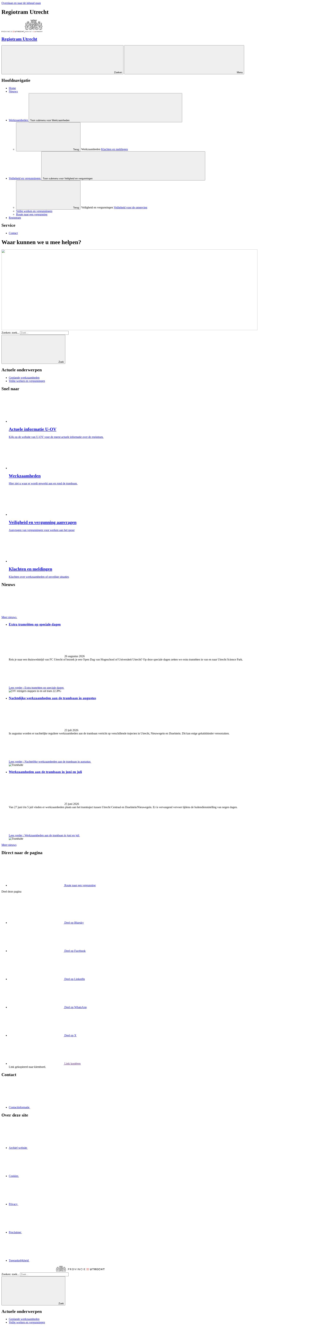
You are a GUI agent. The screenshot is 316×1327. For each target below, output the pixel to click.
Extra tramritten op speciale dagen (35, 624)
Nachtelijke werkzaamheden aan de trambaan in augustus (52, 698)
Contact (13, 233)
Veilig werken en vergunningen (27, 380)
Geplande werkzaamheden (24, 377)
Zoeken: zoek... (10, 332)
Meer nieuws (8, 844)
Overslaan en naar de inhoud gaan (21, 3)
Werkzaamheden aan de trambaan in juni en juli (45, 772)
